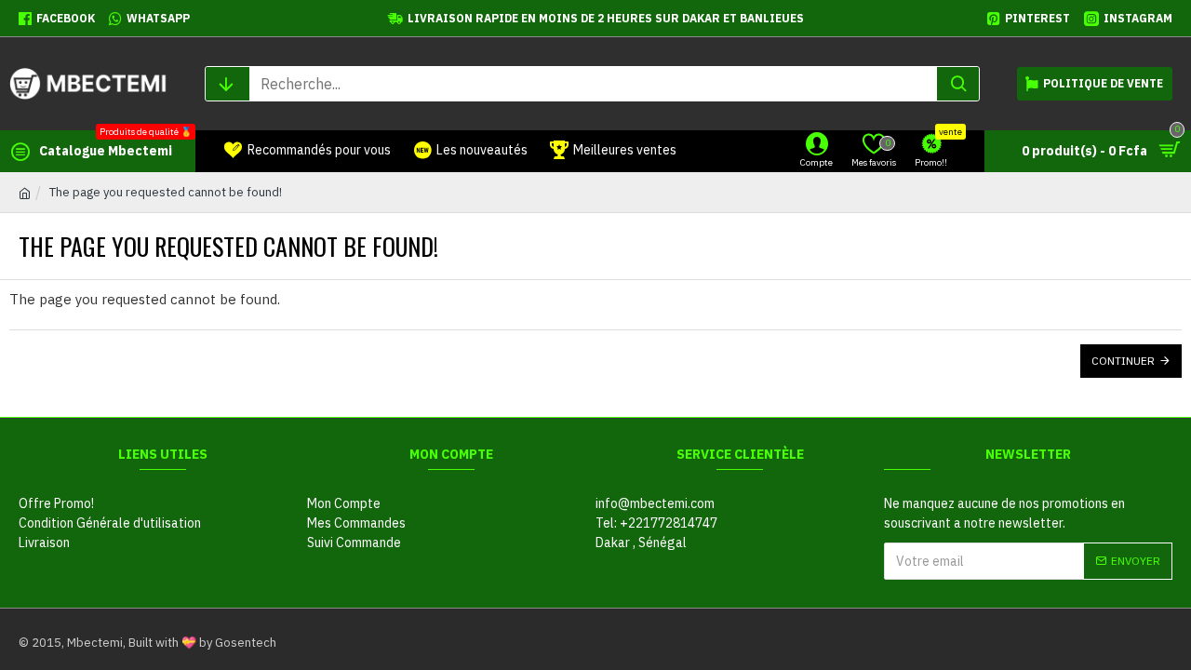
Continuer (1123, 361)
